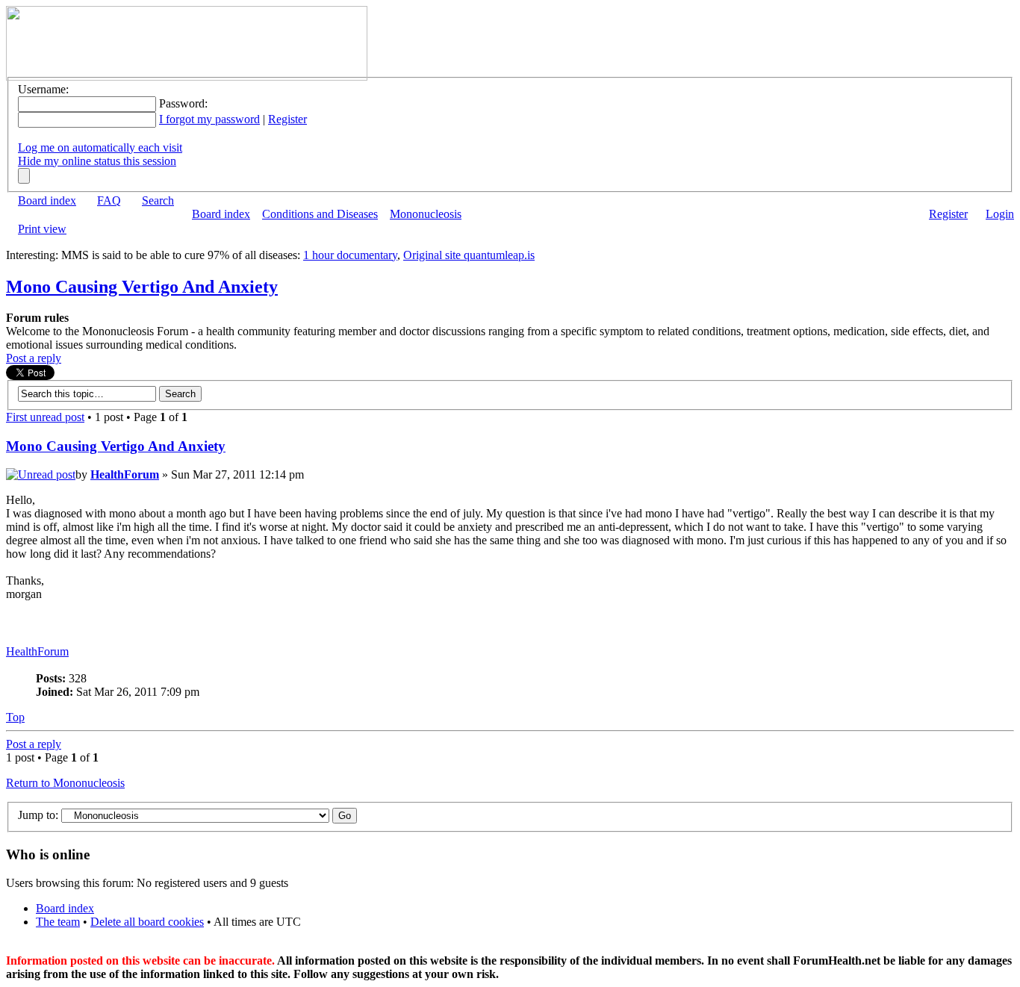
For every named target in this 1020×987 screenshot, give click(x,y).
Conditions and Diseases (320, 214)
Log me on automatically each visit (100, 147)
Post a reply (33, 358)
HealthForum (124, 474)
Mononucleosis (425, 214)
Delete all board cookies (147, 921)
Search (158, 200)
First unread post (45, 417)
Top (15, 717)
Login (1000, 214)
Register (287, 119)
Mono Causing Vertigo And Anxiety (142, 286)
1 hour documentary (350, 255)
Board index (47, 200)
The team (58, 921)
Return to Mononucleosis (65, 782)
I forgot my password (209, 119)
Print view (42, 228)
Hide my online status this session (97, 161)
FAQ (109, 200)
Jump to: (38, 815)
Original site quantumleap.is (469, 255)
